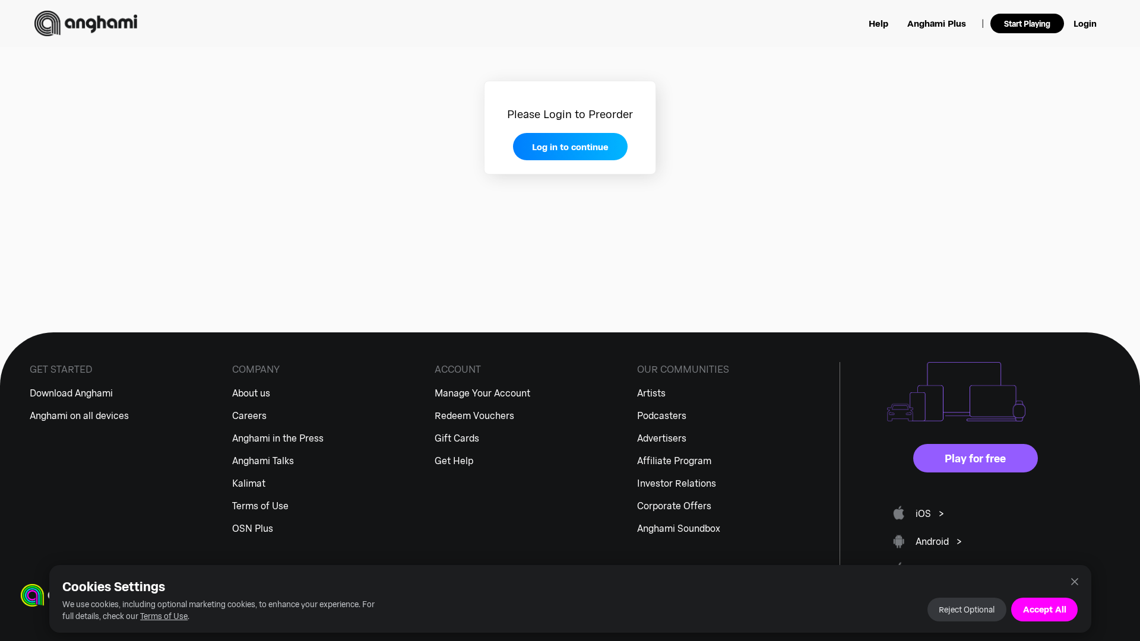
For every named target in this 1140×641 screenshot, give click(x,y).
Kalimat (248, 483)
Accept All (1044, 608)
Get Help (454, 460)
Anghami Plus (936, 23)
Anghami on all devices (79, 415)
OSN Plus (252, 528)
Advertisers (661, 438)
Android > (939, 541)
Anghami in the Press (278, 438)
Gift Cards (457, 438)
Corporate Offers (674, 505)
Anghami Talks (263, 460)
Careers (249, 415)
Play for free (975, 458)
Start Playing (1027, 23)
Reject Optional (967, 609)
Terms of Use (164, 615)
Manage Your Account (482, 392)
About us (251, 392)
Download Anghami (71, 392)
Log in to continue (570, 146)
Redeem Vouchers (474, 415)
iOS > (930, 513)
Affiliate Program (674, 460)
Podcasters (661, 415)
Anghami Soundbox (678, 528)
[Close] (1075, 581)
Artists (651, 392)
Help (878, 23)
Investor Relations (676, 483)
